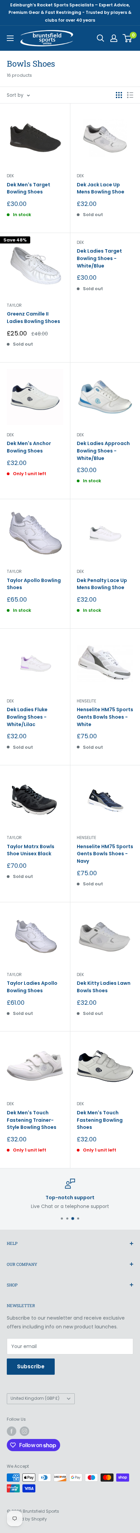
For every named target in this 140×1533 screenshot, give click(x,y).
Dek (10, 176)
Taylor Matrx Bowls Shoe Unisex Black (30, 850)
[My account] (113, 38)
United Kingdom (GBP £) (35, 1398)
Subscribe (31, 1366)
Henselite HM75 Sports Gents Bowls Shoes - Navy (105, 853)
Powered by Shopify (27, 1519)
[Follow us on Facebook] (11, 1431)
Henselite (86, 701)
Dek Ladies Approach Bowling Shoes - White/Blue (103, 450)
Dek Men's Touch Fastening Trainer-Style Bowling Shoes (31, 1120)
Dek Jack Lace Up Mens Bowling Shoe (100, 188)
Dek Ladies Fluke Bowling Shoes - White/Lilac (27, 716)
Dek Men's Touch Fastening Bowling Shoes (100, 1120)
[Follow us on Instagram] (24, 1431)
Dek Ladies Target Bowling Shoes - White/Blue (99, 258)
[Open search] (100, 38)
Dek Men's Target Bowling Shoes (28, 188)
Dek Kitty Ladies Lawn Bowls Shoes (103, 987)
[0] (127, 38)
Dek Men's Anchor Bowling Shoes (29, 447)
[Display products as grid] (119, 95)
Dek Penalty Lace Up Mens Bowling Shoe (102, 584)
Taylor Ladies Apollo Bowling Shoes (32, 987)
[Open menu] (10, 38)
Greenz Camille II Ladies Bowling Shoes (33, 317)
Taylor (14, 305)
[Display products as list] (130, 95)
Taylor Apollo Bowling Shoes (34, 584)
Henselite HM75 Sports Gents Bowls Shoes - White (105, 716)
